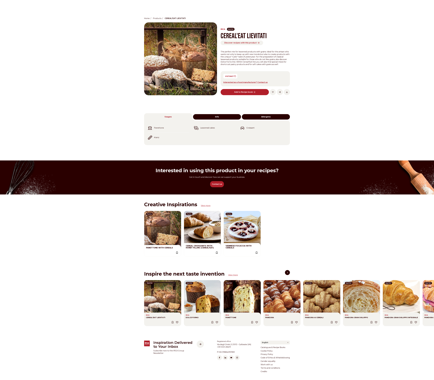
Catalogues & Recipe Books (273, 347)
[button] (287, 272)
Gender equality (268, 361)
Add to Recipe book (243, 92)
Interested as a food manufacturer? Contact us (245, 82)
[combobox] (275, 342)
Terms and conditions (270, 368)
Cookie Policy (267, 351)
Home (147, 18)
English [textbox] (265, 342)
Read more (149, 212)
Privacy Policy (267, 354)
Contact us (217, 184)
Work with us (267, 365)
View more (205, 206)
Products (157, 18)
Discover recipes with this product (240, 43)
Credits (264, 371)
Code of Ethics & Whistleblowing (275, 358)
